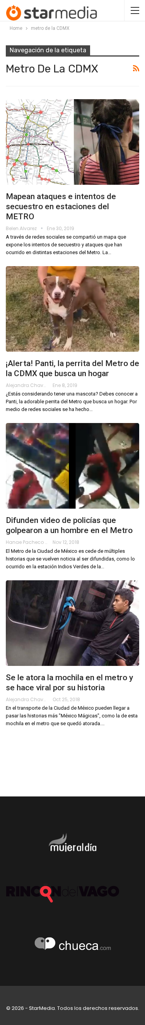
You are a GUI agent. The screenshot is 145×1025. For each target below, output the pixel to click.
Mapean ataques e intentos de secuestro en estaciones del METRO (61, 206)
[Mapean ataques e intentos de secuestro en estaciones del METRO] (72, 142)
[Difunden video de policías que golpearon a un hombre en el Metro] (72, 466)
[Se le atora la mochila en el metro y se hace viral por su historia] (72, 623)
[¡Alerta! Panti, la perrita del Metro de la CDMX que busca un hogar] (72, 309)
